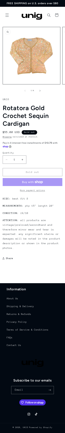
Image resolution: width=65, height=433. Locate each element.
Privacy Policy (17, 322)
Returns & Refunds (19, 314)
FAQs (9, 337)
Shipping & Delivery (20, 306)
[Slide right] (40, 90)
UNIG (25, 427)
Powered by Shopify (40, 427)
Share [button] (9, 258)
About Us (12, 298)
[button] (7, 15)
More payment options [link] (32, 190)
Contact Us (14, 345)
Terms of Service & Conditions (27, 329)
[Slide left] (25, 90)
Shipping (7, 137)
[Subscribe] (50, 390)
